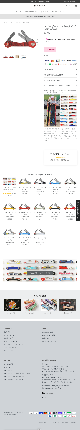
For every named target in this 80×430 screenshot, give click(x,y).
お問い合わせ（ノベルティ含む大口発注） (18, 373)
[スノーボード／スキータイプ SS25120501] (24, 207)
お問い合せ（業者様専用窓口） (14, 376)
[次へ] (38, 39)
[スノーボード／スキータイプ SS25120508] (70, 181)
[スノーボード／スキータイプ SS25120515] (40, 181)
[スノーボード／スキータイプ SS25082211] (24, 232)
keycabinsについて (31, 12)
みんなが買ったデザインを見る (40, 273)
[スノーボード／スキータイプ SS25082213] (9, 232)
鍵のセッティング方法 (49, 341)
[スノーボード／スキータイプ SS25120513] (55, 181)
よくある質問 (65, 1)
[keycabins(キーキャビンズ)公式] (40, 6)
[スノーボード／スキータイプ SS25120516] (9, 207)
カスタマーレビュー (58, 12)
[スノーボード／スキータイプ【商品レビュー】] (9, 181)
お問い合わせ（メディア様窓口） (15, 379)
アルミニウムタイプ (10, 341)
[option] (21, 39)
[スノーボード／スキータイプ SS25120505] (55, 207)
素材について (46, 338)
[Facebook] (42, 397)
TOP (4, 22)
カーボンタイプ (9, 335)
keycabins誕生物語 (48, 335)
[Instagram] (45, 397)
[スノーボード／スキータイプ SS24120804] (40, 232)
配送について (8, 367)
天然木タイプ (8, 338)
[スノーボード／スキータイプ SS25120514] (40, 207)
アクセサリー (8, 350)
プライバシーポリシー (54, 422)
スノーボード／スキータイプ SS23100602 (18, 22)
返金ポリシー (65, 422)
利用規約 (73, 422)
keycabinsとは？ (47, 332)
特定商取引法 (42, 422)
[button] (7, 194)
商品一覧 (18, 12)
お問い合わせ (73, 1)
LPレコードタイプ (10, 347)
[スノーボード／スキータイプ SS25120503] (24, 181)
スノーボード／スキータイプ (13, 344)
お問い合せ (44, 12)
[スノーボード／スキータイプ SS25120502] (70, 207)
